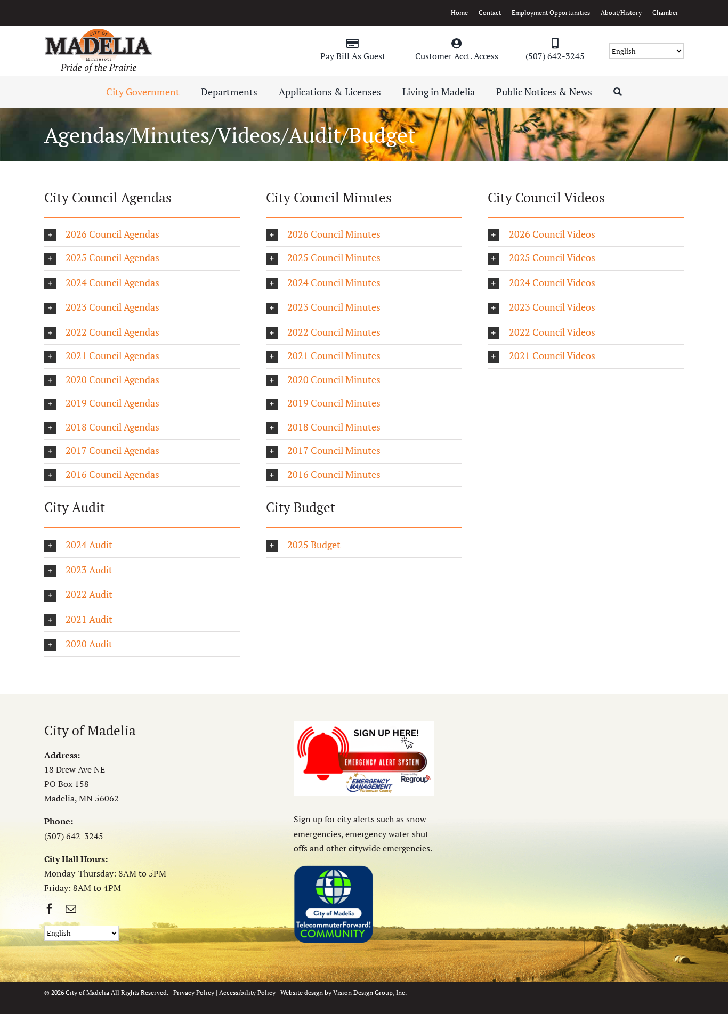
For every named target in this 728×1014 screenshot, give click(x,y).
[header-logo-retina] (98, 32)
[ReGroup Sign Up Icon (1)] (364, 725)
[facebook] (49, 909)
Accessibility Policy (247, 992)
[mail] (71, 909)
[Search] (618, 92)
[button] (142, 235)
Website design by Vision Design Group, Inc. (343, 992)
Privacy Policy (193, 992)
